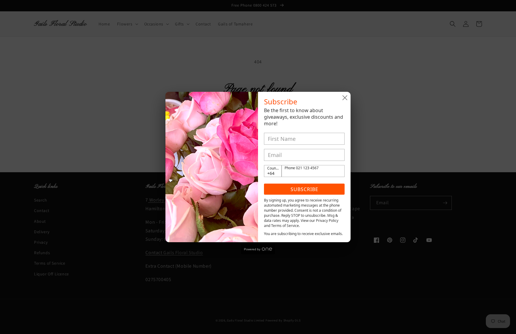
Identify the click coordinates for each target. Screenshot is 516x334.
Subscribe (304, 189)
